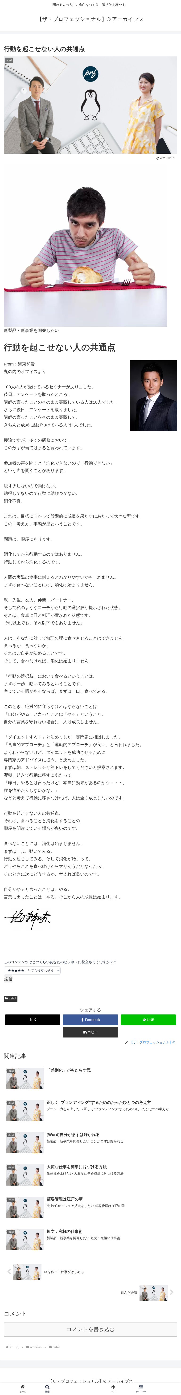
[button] (90, 1032)
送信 (8, 979)
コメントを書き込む (90, 1329)
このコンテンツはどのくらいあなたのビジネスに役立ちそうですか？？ (60, 962)
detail (12, 998)
